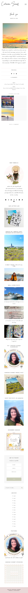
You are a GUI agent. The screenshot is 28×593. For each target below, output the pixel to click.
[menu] (26, 4)
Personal (14, 70)
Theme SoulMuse (14, 590)
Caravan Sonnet (10, 4)
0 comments (14, 77)
